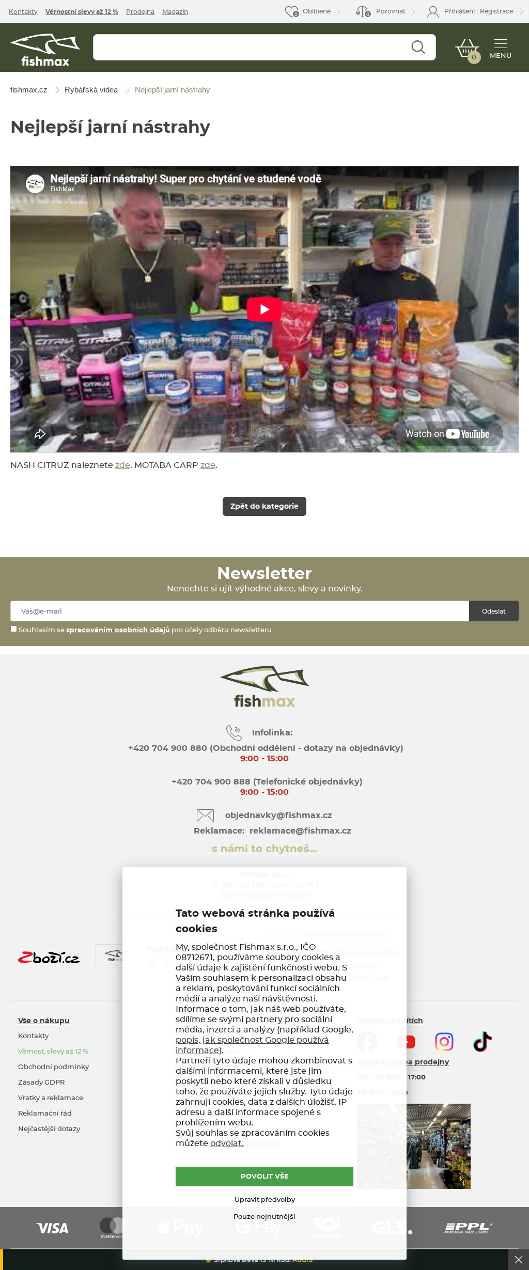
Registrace (496, 11)
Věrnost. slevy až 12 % (53, 1051)
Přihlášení (459, 11)
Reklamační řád (45, 1113)
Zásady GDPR (41, 1082)
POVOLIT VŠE (265, 1176)
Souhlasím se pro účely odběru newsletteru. (145, 630)
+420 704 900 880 (167, 748)
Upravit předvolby (265, 1200)
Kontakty (23, 12)
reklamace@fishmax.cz (300, 831)
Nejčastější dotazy (49, 1129)
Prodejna (140, 12)
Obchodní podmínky (53, 1067)
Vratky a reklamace (50, 1098)
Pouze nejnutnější (264, 1217)
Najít (418, 47)
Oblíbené (317, 11)
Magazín (175, 12)
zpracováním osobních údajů (118, 630)
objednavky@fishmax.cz (278, 815)
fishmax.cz (45, 50)
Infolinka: (272, 733)
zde (122, 465)
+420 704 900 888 (210, 782)
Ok (518, 1259)
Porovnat (386, 12)
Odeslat (494, 611)
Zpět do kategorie (264, 506)
